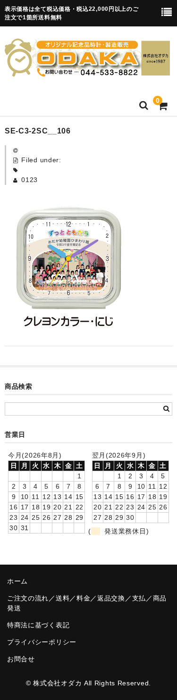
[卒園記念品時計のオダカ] (87, 70)
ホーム (17, 581)
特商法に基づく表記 (38, 625)
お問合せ (21, 659)
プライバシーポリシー (41, 642)
